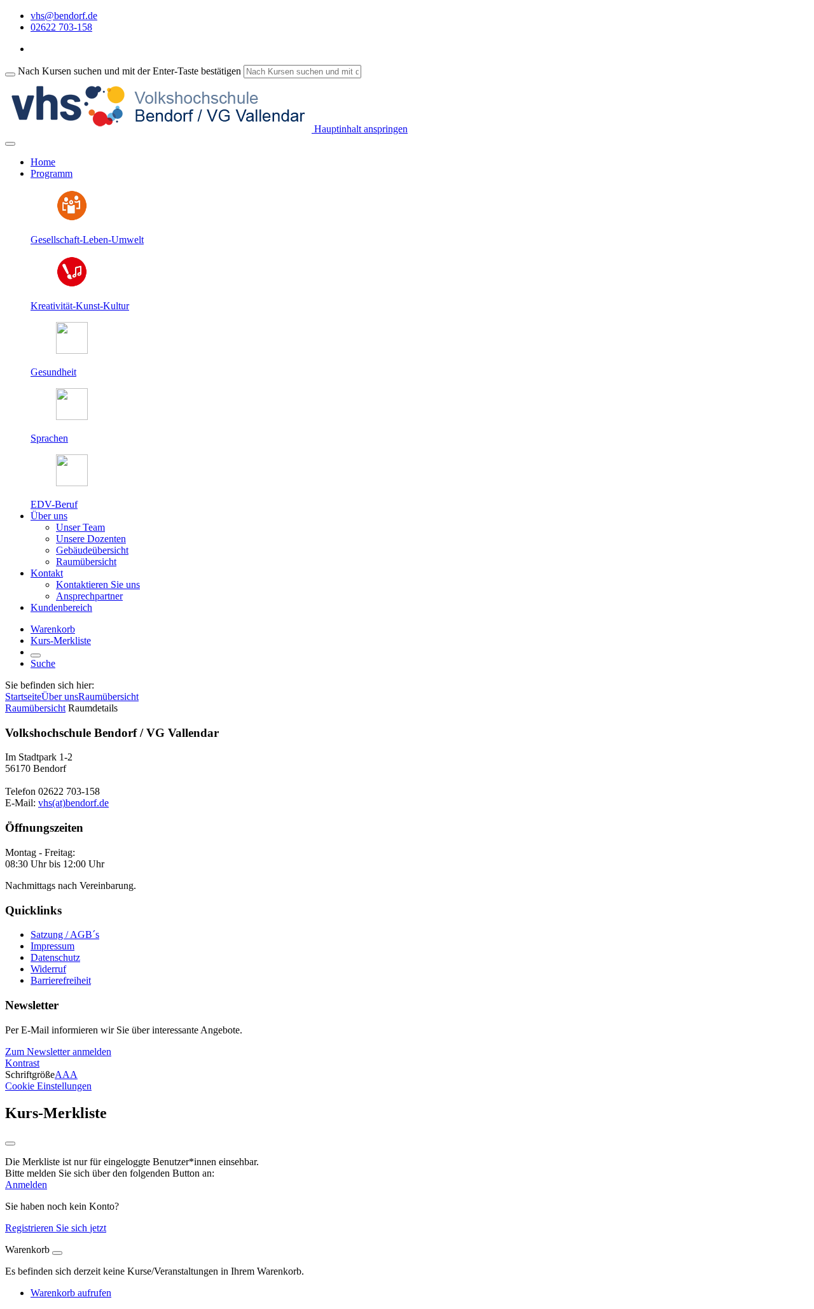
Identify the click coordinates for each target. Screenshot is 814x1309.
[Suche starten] (10, 74)
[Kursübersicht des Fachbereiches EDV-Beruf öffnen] (72, 482)
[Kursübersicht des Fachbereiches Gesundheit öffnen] (72, 350)
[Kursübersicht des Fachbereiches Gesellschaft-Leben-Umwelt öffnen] (72, 218)
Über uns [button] (49, 515)
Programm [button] (51, 173)
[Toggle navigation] (10, 144)
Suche (43, 663)
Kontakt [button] (47, 573)
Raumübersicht (86, 561)
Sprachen (49, 438)
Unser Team (80, 527)
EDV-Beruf (54, 504)
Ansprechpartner (89, 596)
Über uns (59, 696)
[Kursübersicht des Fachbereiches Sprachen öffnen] (72, 416)
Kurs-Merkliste (61, 640)
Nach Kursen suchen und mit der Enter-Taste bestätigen (129, 71)
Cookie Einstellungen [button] (48, 1086)
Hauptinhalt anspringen (360, 128)
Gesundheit (53, 372)
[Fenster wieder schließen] (10, 1143)
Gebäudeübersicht (92, 550)
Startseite (23, 696)
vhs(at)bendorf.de (73, 802)
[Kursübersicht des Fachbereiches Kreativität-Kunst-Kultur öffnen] (72, 284)
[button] (58, 1051)
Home (43, 162)
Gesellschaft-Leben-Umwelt (87, 239)
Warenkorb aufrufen (71, 1292)
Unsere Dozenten (91, 538)
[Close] (57, 1253)
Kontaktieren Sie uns (98, 584)
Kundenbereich (61, 607)
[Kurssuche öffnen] (36, 655)
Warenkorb (53, 629)
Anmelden (26, 1184)
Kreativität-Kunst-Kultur (80, 305)
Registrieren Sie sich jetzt (55, 1227)
